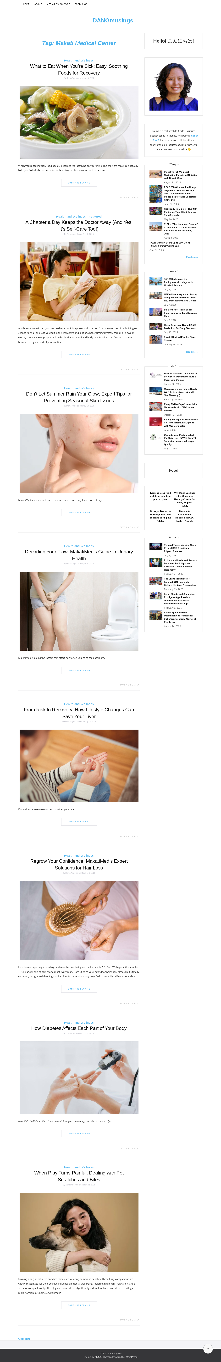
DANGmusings (113, 20)
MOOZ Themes (103, 1357)
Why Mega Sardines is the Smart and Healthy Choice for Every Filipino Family (184, 499)
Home (26, 4)
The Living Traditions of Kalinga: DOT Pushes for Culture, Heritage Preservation (180, 581)
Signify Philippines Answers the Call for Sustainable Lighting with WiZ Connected (181, 422)
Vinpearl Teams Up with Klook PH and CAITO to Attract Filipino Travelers (180, 548)
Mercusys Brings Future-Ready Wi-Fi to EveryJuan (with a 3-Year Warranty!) (180, 392)
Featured (95, 216)
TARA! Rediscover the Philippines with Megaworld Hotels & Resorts (178, 282)
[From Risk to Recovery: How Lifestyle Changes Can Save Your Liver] (79, 765)
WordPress (132, 1357)
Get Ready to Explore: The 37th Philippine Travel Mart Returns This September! (180, 212)
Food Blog (81, 4)
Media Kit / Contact (58, 4)
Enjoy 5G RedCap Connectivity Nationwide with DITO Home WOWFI (180, 407)
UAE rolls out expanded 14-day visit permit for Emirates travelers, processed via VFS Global (180, 297)
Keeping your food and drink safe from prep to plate (160, 496)
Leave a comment (129, 197)
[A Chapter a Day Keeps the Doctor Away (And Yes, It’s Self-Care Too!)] (79, 281)
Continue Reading (79, 183)
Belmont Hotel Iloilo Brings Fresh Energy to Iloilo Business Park (180, 312)
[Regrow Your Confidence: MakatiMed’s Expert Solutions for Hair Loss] (79, 920)
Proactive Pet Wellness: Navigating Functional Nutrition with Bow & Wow (181, 175)
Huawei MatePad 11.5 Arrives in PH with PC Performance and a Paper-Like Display (180, 376)
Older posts (24, 1338)
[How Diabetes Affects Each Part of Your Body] (79, 1077)
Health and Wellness (79, 60)
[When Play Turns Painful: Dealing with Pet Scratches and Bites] (79, 1232)
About (38, 4)
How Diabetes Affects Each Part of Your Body (79, 1028)
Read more (192, 257)
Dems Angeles (72, 78)
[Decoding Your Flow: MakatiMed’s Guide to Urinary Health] (79, 611)
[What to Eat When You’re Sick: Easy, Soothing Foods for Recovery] (79, 122)
